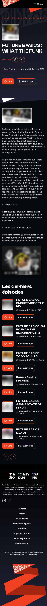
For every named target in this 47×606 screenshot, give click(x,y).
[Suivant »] (13, 457)
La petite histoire (22, 533)
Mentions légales (22, 523)
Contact (22, 508)
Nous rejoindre (22, 538)
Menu (40, 4)
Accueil (6, 18)
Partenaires (22, 518)
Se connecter (22, 543)
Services (22, 528)
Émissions (17, 18)
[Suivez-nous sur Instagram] (9, 501)
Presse (22, 513)
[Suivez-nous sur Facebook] (4, 501)
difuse (34, 555)
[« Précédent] (6, 457)
